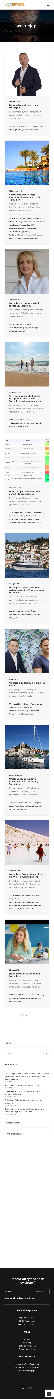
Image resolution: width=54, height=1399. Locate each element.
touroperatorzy (19, 516)
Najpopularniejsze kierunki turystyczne (23, 902)
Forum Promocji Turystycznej (27, 1367)
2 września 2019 (17, 324)
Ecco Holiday (14, 519)
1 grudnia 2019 (16, 126)
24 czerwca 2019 (17, 803)
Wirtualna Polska (15, 711)
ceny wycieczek (15, 614)
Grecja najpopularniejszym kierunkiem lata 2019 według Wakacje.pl (23, 781)
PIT (32, 225)
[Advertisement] (27, 1171)
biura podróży (27, 614)
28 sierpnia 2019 (17, 420)
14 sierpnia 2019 (17, 513)
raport (32, 423)
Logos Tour (31, 522)
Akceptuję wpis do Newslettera (21, 1298)
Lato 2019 (12, 809)
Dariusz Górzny (32, 130)
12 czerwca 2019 (17, 896)
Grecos (37, 516)
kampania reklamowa (17, 998)
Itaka (11, 516)
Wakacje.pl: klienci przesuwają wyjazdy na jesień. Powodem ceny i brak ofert (26, 590)
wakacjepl (13, 130)
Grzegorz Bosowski (22, 238)
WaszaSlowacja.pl (27, 1370)
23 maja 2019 (16, 995)
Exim (30, 519)
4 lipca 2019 (16, 704)
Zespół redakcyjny (27, 1349)
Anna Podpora (14, 225)
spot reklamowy (38, 995)
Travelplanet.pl (14, 232)
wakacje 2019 (23, 426)
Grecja (20, 222)
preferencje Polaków (31, 222)
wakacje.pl (21, 130)
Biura (27, 126)
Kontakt (27, 1339)
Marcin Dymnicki (15, 714)
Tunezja (23, 225)
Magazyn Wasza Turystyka (27, 1364)
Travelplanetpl (30, 228)
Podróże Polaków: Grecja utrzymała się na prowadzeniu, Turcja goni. (24, 197)
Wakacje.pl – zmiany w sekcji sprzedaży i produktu (24, 304)
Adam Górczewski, (27, 909)
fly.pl (27, 232)
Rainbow (36, 519)
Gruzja (11, 238)
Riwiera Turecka (17, 423)
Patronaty (27, 1342)
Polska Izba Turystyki (17, 235)
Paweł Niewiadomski (16, 228)
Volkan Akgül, (14, 909)
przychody (23, 519)
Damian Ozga (38, 126)
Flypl (22, 232)
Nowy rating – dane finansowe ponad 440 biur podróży (24, 492)
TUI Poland (30, 516)
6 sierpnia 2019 (17, 611)
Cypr (29, 225)
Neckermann (38, 513)
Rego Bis (39, 522)
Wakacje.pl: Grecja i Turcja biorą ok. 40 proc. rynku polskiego (25, 875)
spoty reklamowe (15, 1001)
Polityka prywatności (27, 1346)
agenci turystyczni (25, 707)
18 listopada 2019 (18, 218)
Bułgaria (38, 218)
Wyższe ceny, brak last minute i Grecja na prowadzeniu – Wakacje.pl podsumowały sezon (25, 398)
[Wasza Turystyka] (15, 4)
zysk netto (13, 522)
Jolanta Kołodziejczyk (34, 235)
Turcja (41, 222)
